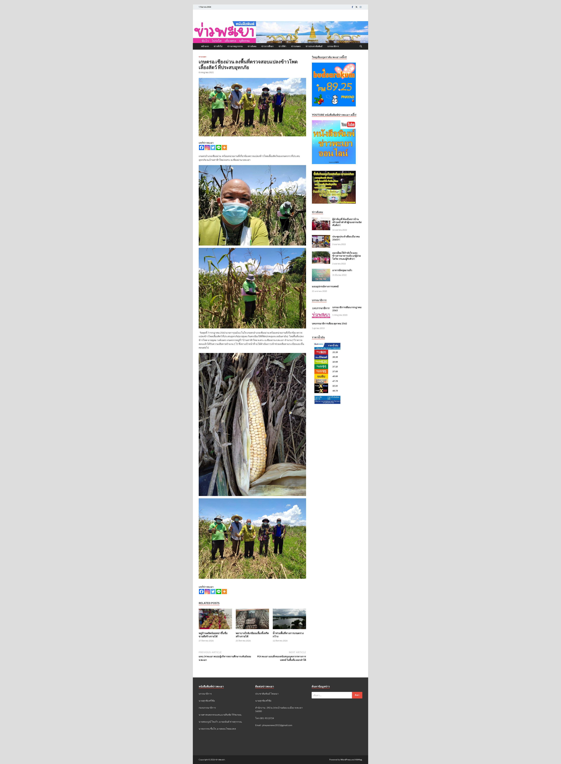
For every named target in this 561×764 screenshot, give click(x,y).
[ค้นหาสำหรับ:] (337, 695)
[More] (224, 147)
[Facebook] (352, 6)
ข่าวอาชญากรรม (235, 46)
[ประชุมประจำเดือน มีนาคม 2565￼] (321, 236)
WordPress (346, 759)
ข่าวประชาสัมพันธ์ (314, 46)
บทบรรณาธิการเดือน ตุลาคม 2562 (329, 323)
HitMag (358, 759)
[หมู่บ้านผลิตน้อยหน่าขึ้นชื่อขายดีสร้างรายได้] (215, 619)
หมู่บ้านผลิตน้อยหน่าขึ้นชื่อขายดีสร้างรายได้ (213, 635)
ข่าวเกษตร (296, 46)
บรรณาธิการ (333, 46)
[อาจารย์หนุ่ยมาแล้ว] (321, 270)
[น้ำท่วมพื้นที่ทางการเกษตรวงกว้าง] (289, 619)
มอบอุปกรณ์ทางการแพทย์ (325, 286)
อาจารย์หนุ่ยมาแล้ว (342, 270)
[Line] (218, 147)
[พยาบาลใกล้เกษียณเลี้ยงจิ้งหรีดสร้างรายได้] (252, 619)
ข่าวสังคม (252, 46)
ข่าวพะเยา (220, 759)
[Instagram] (360, 6)
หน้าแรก (205, 46)
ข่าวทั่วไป (218, 46)
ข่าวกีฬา (282, 46)
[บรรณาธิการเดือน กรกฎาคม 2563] (321, 307)
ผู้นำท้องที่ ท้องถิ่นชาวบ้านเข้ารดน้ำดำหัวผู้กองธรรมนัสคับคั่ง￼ (347, 222)
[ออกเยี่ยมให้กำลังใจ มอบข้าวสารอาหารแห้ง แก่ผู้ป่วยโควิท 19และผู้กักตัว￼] (321, 253)
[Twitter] (356, 6)
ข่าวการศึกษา (267, 46)
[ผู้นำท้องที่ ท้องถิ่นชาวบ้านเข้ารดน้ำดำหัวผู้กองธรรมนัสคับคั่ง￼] (321, 219)
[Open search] (361, 46)
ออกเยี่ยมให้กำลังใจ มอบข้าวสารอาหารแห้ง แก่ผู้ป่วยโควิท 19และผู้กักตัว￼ (346, 255)
